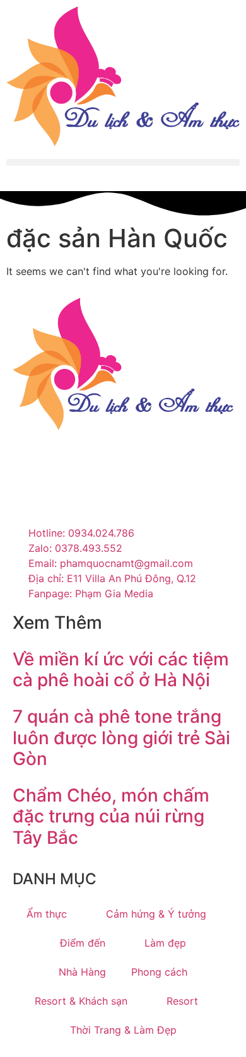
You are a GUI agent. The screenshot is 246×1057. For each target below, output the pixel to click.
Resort (182, 1001)
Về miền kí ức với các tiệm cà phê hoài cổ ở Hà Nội (121, 669)
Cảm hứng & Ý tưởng (156, 914)
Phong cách (159, 972)
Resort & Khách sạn (81, 1001)
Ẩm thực (46, 914)
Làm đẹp (165, 943)
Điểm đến (82, 943)
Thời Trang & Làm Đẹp (123, 1030)
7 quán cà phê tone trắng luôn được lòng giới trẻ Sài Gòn (121, 737)
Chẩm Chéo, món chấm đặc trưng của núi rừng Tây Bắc (111, 816)
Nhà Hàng (82, 972)
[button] (123, 162)
